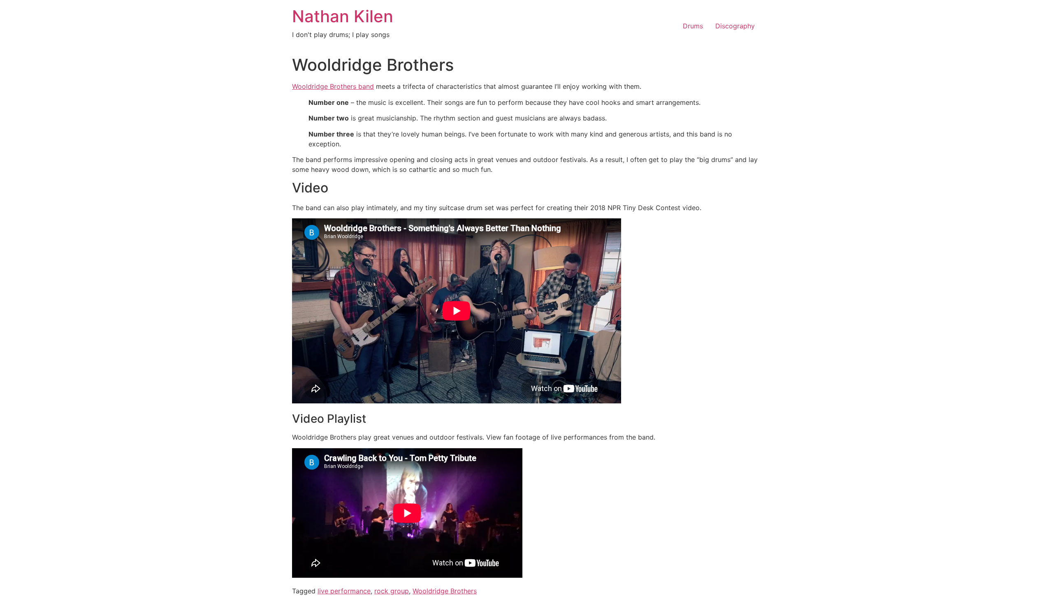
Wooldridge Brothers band (333, 86)
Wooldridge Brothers (445, 591)
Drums (693, 26)
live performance (344, 591)
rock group (391, 591)
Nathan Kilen (342, 16)
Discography (735, 26)
